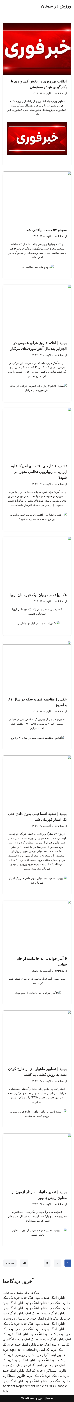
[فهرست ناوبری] (7, 6)
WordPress (28, 1398)
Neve (49, 1398)
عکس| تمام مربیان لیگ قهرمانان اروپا (38, 595)
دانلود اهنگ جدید (54, 1297)
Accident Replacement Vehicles (25, 1386)
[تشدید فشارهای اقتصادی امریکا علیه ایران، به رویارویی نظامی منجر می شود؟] (37, 434)
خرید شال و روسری (16, 1318)
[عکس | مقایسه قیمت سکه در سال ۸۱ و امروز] (37, 667)
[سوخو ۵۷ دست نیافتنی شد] (37, 197)
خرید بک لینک (11, 1297)
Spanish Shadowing (24, 1350)
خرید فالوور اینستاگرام (43, 1365)
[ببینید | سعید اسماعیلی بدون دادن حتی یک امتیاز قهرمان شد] (37, 781)
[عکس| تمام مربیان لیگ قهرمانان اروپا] (37, 563)
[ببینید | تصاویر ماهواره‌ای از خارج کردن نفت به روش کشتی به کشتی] (37, 1036)
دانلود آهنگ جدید (32, 1329)
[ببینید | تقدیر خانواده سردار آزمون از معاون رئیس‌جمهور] (37, 1159)
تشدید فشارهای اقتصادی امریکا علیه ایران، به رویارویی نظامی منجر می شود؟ (39, 472)
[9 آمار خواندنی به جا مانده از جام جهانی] (37, 926)
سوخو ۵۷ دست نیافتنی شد (46, 230)
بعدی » (10, 1263)
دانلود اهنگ (22, 1334)
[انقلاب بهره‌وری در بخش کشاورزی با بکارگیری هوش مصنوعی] (37, 49)
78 (24, 1263)
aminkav (59, 93)
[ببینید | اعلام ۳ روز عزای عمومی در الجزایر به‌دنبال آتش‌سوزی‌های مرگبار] (37, 310)
